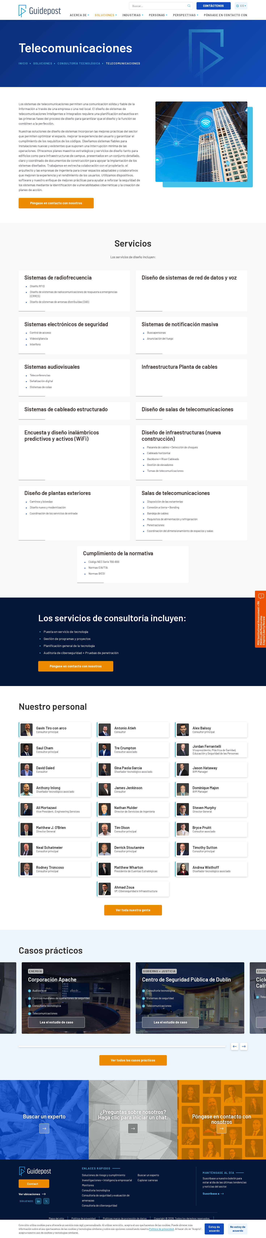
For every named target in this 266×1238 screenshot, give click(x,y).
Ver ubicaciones (29, 1194)
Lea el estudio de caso (56, 1022)
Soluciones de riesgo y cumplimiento (103, 1175)
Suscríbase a (211, 1193)
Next (243, 1046)
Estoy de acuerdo (214, 1228)
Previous (234, 1046)
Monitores (88, 1185)
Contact (32, 1183)
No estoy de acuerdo (237, 1228)
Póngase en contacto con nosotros (56, 203)
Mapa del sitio (56, 1218)
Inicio (23, 63)
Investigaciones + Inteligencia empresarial (107, 1180)
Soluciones (42, 63)
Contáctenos (213, 5)
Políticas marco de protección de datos (125, 1218)
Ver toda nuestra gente (133, 910)
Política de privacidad (83, 1218)
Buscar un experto (148, 1175)
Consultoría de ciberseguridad (99, 1205)
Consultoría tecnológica (79, 63)
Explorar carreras (148, 1180)
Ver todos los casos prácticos (133, 1060)
